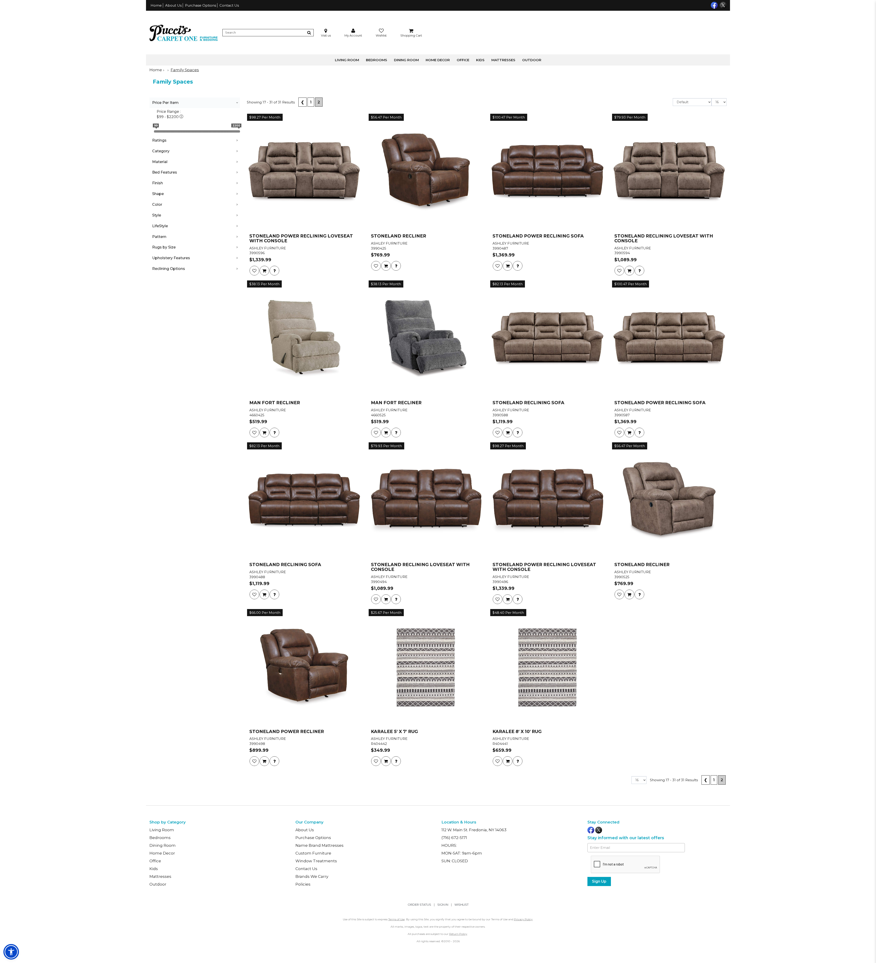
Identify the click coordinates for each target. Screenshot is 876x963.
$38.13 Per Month (264, 284)
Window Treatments (316, 861)
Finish (157, 183)
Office (463, 60)
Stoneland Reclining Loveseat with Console (663, 238)
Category (160, 151)
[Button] (309, 33)
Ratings (159, 140)
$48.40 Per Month (508, 612)
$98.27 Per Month (264, 117)
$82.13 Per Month (508, 284)
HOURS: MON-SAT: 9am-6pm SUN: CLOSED (461, 853)
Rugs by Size (164, 247)
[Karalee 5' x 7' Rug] (426, 667)
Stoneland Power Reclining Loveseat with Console (301, 238)
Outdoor (531, 60)
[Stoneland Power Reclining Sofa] (547, 172)
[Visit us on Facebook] (714, 5)
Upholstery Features (171, 258)
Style (156, 215)
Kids (480, 60)
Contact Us (229, 5)
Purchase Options (200, 5)
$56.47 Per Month (386, 117)
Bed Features (164, 172)
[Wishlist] (254, 270)
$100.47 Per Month (509, 117)
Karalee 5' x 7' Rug (394, 731)
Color (157, 204)
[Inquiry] (274, 270)
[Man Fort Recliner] (304, 339)
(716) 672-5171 (454, 837)
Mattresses (503, 60)
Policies (302, 884)
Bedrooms (376, 60)
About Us (173, 5)
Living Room (347, 60)
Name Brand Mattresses (319, 845)
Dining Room (406, 60)
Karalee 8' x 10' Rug (517, 731)
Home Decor (438, 60)
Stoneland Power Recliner (286, 731)
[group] (274, 270)
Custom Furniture (313, 853)
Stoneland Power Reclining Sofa (538, 236)
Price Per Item (165, 102)
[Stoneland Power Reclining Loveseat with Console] (304, 172)
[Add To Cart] (264, 270)
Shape (158, 194)
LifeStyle (160, 226)
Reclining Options (168, 268)
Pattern (159, 237)
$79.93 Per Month (629, 117)
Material (159, 162)
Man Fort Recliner (274, 403)
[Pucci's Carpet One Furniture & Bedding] (183, 32)
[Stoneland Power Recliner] (304, 667)
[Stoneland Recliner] (426, 172)
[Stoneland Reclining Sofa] (547, 339)
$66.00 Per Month (264, 612)
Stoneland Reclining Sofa (528, 403)
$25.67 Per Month (386, 612)
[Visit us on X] (723, 5)
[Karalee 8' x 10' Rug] (547, 667)
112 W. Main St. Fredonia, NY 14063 (473, 830)
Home (156, 5)
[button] (353, 33)
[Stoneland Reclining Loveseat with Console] (669, 172)
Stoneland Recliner (398, 236)
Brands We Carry (311, 876)
